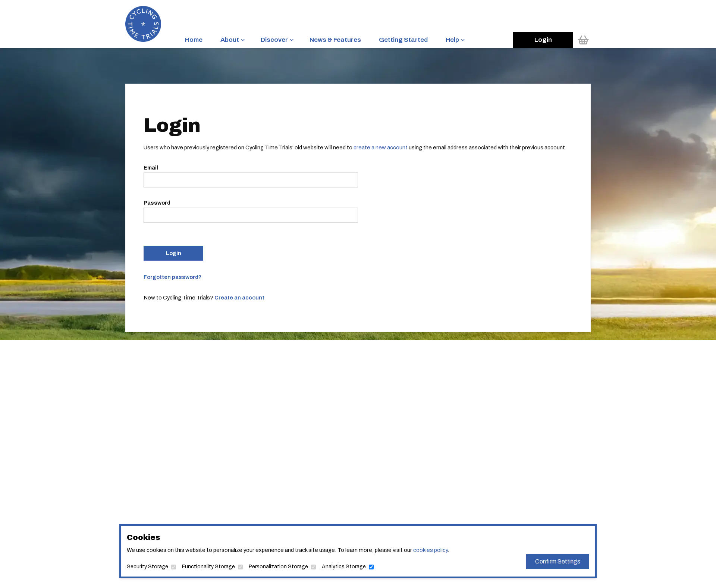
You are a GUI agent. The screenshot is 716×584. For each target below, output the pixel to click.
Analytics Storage (344, 566)
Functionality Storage (208, 566)
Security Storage (147, 566)
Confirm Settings (557, 561)
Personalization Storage (278, 566)
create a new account (381, 147)
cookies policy (430, 550)
